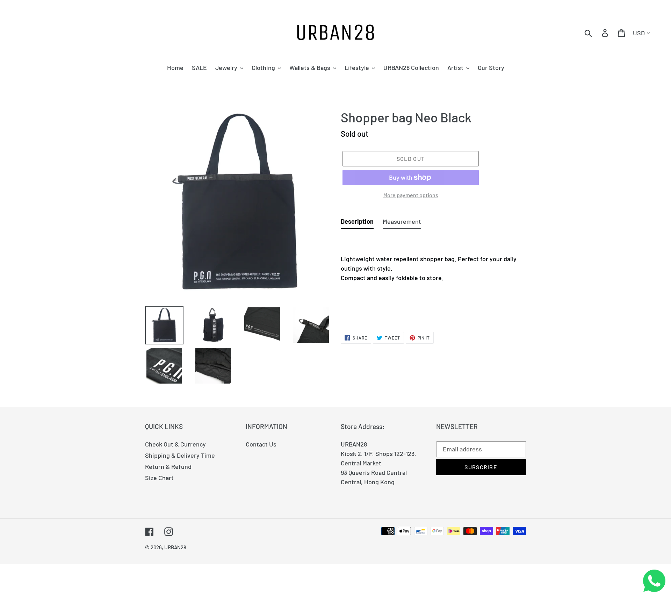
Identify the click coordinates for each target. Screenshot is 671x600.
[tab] (357, 223)
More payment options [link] (410, 195)
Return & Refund (168, 466)
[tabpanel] (433, 277)
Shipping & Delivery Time (180, 455)
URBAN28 (175, 547)
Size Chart (159, 477)
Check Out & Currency (175, 444)
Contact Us (261, 444)
